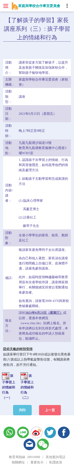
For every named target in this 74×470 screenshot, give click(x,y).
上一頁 (50, 410)
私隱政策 (55, 462)
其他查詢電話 (55, 457)
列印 (22, 410)
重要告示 (37, 462)
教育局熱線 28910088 (24, 457)
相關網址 (18, 462)
